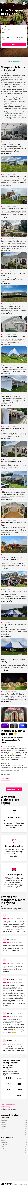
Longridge (3, 1126)
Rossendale (4, 1120)
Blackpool (3, 1132)
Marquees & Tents (5, 1106)
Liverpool (3, 1148)
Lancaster (3, 1134)
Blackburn (3, 1130)
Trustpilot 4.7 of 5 (20, 1184)
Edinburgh (3, 1150)
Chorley (3, 1122)
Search (18, 3)
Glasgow (3, 1152)
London (3, 1140)
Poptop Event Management (8, 1104)
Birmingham (4, 1142)
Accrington (4, 1124)
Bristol (2, 1146)
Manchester (4, 1144)
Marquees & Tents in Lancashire (9, 1108)
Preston (3, 1128)
